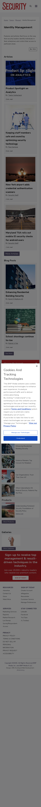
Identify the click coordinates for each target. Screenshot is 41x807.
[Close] (36, 366)
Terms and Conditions (21, 409)
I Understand (20, 438)
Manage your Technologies (20, 432)
